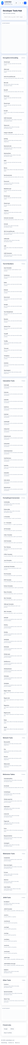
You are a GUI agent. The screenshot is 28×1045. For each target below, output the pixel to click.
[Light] (20, 3)
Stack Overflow (8, 1032)
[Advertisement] (14, 39)
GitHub (12, 1029)
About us (17, 1042)
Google (5, 1029)
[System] (25, 3)
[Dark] (22, 3)
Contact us (11, 1042)
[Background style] (16, 3)
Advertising (4, 1042)
